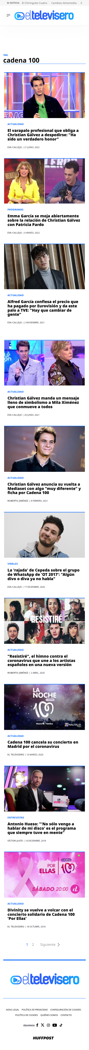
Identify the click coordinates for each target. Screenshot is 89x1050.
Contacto (66, 1015)
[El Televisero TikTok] (61, 1025)
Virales (13, 563)
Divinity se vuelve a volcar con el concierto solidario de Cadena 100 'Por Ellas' (41, 914)
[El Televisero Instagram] (48, 1025)
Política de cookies (26, 1015)
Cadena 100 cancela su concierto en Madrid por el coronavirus (43, 744)
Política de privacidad (35, 1009)
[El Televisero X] (42, 1025)
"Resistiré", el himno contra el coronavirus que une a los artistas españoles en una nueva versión (41, 661)
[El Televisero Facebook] (37, 1025)
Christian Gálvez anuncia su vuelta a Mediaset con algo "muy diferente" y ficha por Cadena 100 (44, 489)
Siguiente (47, 944)
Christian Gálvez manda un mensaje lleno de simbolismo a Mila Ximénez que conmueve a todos (43, 402)
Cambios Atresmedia (64, 3)
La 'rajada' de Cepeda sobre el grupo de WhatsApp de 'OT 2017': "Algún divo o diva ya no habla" (43, 574)
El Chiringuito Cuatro (35, 3)
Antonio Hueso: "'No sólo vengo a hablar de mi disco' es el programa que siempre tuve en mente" (42, 828)
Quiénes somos (49, 1015)
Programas (16, 209)
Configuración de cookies (65, 1009)
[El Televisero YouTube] (54, 1025)
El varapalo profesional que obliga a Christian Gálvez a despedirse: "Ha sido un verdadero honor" (43, 135)
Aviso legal (12, 1009)
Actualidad (16, 124)
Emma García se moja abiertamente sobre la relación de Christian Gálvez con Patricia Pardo (44, 220)
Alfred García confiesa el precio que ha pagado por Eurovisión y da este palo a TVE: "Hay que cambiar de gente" (43, 308)
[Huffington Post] (43, 1038)
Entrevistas (16, 817)
